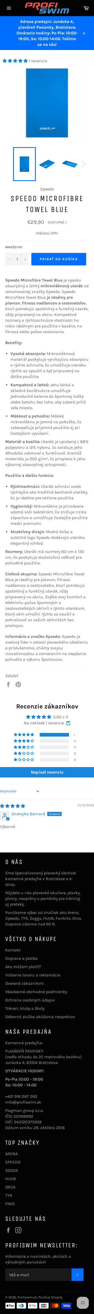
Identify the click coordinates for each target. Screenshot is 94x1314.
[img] (12, 806)
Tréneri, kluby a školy (24, 1008)
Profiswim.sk (27, 1297)
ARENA (11, 1153)
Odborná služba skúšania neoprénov (40, 1016)
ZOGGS (11, 1170)
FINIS (10, 1203)
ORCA (10, 1187)
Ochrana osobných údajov (30, 1000)
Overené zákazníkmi (24, 983)
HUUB (10, 1178)
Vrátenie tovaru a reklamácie (32, 975)
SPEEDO (12, 1162)
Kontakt (13, 950)
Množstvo (13, 247)
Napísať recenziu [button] (47, 772)
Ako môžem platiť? (23, 966)
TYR (8, 1195)
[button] (16, 60)
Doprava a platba (21, 958)
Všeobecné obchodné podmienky (36, 991)
